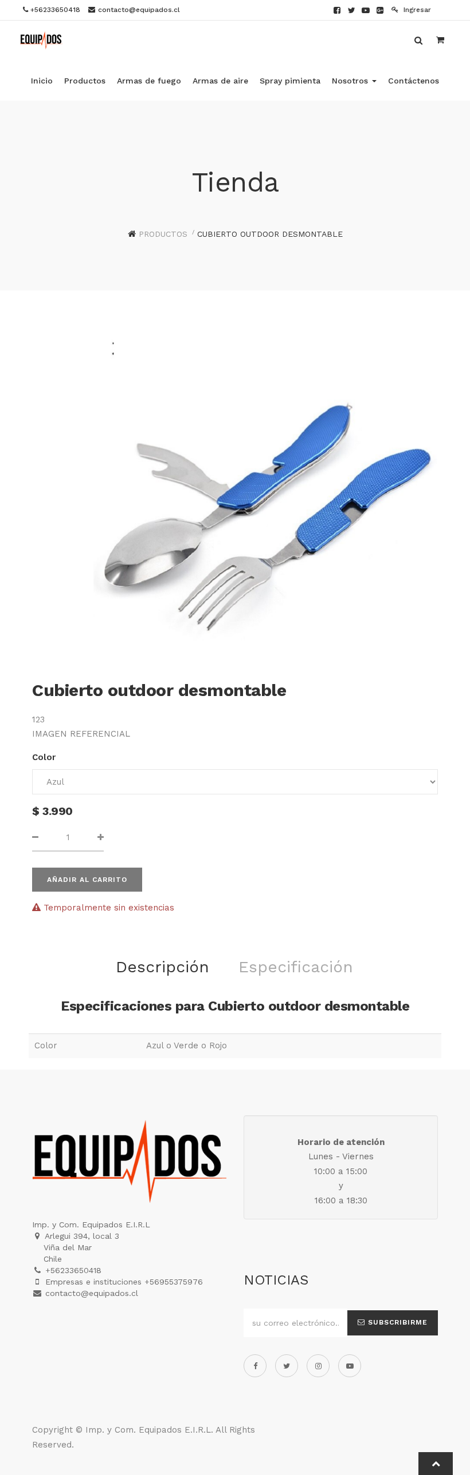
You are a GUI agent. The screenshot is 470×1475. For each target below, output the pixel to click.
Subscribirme (396, 1322)
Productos (163, 233)
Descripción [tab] (162, 966)
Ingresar (416, 10)
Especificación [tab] (295, 966)
